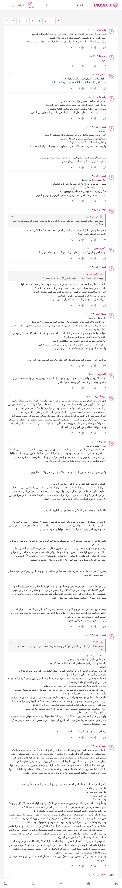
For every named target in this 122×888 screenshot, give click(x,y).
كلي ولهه (102, 374)
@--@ (103, 441)
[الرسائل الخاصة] (6, 883)
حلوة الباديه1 (100, 745)
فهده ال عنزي (99, 126)
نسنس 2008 (100, 74)
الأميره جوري (100, 248)
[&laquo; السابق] (58, 21)
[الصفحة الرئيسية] (106, 5)
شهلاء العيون (100, 313)
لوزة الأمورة (100, 396)
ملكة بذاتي (101, 29)
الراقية (21, 4)
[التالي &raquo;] (7, 21)
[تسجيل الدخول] (61, 883)
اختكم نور (101, 874)
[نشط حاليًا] (89, 883)
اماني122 (101, 55)
